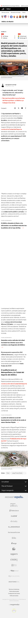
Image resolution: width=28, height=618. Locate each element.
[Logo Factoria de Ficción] (14, 532)
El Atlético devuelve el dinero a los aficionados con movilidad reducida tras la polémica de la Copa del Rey (14, 225)
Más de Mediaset (7, 486)
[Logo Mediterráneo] (14, 581)
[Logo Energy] (14, 543)
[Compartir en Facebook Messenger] (22, 108)
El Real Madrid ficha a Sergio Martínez (11, 5)
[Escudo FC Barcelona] (20, 16)
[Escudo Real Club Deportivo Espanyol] (17, 16)
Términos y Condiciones (14, 589)
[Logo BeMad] (14, 549)
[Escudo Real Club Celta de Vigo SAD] (8, 16)
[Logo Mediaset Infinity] (14, 505)
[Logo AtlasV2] (14, 570)
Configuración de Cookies (14, 593)
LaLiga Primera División (17, 473)
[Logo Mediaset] (14, 498)
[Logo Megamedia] (14, 604)
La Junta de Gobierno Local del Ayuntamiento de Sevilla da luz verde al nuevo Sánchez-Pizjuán (13, 420)
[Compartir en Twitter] (18, 108)
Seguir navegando (8, 490)
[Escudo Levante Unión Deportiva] (26, 16)
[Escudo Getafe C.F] (23, 16)
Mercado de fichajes (16, 12)
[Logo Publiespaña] (14, 576)
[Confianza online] (14, 612)
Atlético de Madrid (7, 22)
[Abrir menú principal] (25, 9)
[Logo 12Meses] (14, 565)
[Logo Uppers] (14, 554)
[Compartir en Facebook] (25, 108)
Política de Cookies (14, 595)
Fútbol (8, 9)
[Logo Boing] (14, 538)
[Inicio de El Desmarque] (3, 9)
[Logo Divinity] (14, 521)
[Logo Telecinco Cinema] (14, 559)
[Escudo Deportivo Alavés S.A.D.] (11, 16)
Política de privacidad (14, 591)
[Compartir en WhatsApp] (15, 108)
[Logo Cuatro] (14, 516)
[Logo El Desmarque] (14, 526)
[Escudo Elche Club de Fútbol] (14, 16)
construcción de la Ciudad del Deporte (14, 384)
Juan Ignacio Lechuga (10, 84)
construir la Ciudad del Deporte (11, 129)
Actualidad (5, 482)
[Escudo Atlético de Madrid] (5, 16)
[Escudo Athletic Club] (2, 16)
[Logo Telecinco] (14, 510)
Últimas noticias (5, 12)
